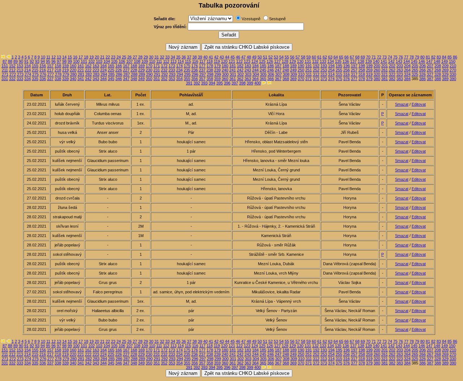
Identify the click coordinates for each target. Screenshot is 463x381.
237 (202, 70)
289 (142, 74)
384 (407, 78)
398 (242, 83)
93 (37, 61)
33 (167, 57)
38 (194, 57)
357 (202, 78)
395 (219, 83)
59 (308, 57)
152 (12, 66)
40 (205, 57)
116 (195, 61)
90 (21, 61)
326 (422, 74)
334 (27, 78)
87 (5, 61)
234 (179, 70)
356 (194, 78)
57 (298, 57)
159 (65, 66)
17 (80, 57)
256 (346, 70)
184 (255, 66)
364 (255, 78)
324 (407, 74)
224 (103, 70)
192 (316, 66)
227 (126, 70)
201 (384, 66)
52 (270, 57)
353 (172, 78)
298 (210, 74)
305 (263, 74)
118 (210, 61)
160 (73, 66)
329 (445, 74)
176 (194, 66)
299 (217, 74)
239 (217, 70)
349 (141, 78)
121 (232, 61)
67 (352, 57)
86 (455, 57)
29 (146, 57)
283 (96, 74)
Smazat (401, 104)
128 (285, 61)
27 (135, 57)
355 (187, 78)
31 (156, 57)
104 (106, 61)
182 (240, 66)
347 (126, 78)
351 (156, 78)
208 (437, 66)
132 (315, 61)
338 (58, 78)
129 (292, 61)
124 (254, 61)
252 (316, 70)
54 (281, 57)
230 (149, 70)
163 (96, 66)
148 (437, 61)
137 (353, 61)
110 (152, 61)
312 (316, 74)
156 (42, 66)
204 (407, 66)
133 (323, 61)
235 (187, 70)
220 (73, 70)
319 (369, 74)
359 (217, 78)
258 (361, 70)
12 (53, 57)
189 (293, 66)
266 (422, 70)
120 (224, 61)
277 (50, 74)
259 (369, 70)
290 (149, 74)
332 (12, 78)
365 (263, 78)
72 (379, 57)
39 (200, 57)
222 (88, 70)
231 (156, 70)
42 (216, 57)
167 (126, 66)
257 (354, 70)
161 (80, 66)
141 (384, 61)
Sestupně (277, 19)
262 (392, 70)
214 (27, 70)
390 (453, 78)
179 (217, 66)
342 (88, 78)
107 (129, 61)
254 (331, 70)
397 (235, 83)
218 (58, 70)
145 (414, 61)
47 (243, 57)
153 (20, 66)
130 (300, 61)
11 (48, 57)
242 (240, 70)
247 (278, 70)
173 (172, 66)
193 (323, 66)
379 (369, 78)
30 (151, 57)
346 (118, 78)
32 (162, 57)
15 (70, 57)
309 (293, 74)
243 (248, 70)
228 (134, 70)
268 (437, 70)
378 (361, 78)
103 (99, 61)
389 (445, 78)
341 (80, 78)
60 (314, 57)
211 (5, 70)
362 (240, 78)
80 (422, 57)
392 (197, 83)
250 (301, 70)
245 (263, 70)
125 (262, 61)
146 (422, 61)
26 (129, 57)
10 (43, 57)
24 (118, 57)
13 (59, 57)
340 (73, 78)
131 (308, 61)
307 (278, 74)
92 (32, 61)
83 (439, 57)
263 (399, 70)
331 (4, 78)
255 (339, 70)
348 (134, 78)
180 (225, 66)
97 (59, 61)
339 (65, 78)
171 (156, 66)
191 (308, 66)
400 (257, 83)
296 (195, 74)
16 (75, 57)
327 (430, 74)
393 (204, 83)
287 (126, 74)
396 (227, 83)
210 (453, 66)
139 (368, 61)
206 (422, 66)
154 (27, 66)
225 (111, 70)
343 (96, 78)
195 (339, 66)
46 (238, 57)
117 (202, 61)
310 (301, 74)
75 (395, 57)
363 (248, 78)
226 (118, 70)
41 (211, 57)
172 (164, 66)
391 (189, 83)
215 (35, 70)
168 (134, 66)
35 (178, 57)
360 (225, 78)
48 (249, 57)
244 (255, 70)
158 (58, 66)
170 (149, 66)
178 (210, 66)
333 (20, 78)
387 (430, 78)
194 (331, 66)
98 (64, 61)
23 (113, 57)
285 (111, 74)
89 (15, 61)
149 (444, 61)
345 (111, 78)
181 (232, 66)
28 (140, 57)
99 (70, 61)
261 (384, 70)
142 (391, 61)
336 (42, 78)
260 (377, 70)
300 (225, 74)
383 (399, 78)
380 (377, 78)
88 (10, 61)
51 (265, 57)
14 (64, 57)
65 (341, 57)
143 (399, 61)
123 (247, 61)
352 (164, 78)
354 (179, 78)
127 (277, 61)
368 (286, 78)
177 (202, 66)
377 (354, 78)
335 (35, 78)
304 (255, 74)
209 (445, 66)
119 (217, 61)
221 (80, 70)
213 (20, 70)
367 (278, 78)
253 (323, 70)
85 (449, 57)
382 (392, 78)
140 (376, 61)
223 (96, 70)
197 (354, 66)
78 (411, 57)
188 (286, 66)
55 (287, 57)
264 (407, 70)
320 (377, 74)
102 (91, 61)
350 (149, 78)
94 (43, 61)
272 (12, 74)
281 (81, 74)
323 (399, 74)
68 (357, 57)
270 (453, 70)
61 (319, 57)
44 (227, 57)
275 (35, 74)
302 (240, 74)
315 (339, 74)
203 (399, 66)
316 (346, 74)
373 (323, 78)
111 (159, 61)
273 (20, 74)
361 (232, 78)
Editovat (419, 104)
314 (331, 74)
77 (406, 57)
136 (346, 61)
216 (42, 70)
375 (339, 78)
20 (97, 57)
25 (124, 57)
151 (4, 66)
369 (293, 78)
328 (437, 74)
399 (250, 83)
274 (28, 74)
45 (232, 57)
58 (303, 57)
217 (50, 70)
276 (43, 74)
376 (346, 78)
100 (76, 61)
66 (346, 57)
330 (453, 74)
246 (270, 70)
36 (184, 57)
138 (361, 61)
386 (422, 78)
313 (323, 74)
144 (406, 61)
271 (5, 74)
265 (415, 70)
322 (392, 74)
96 (53, 61)
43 (222, 57)
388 (437, 78)
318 (361, 74)
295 (187, 74)
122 (239, 61)
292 (164, 74)
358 (210, 78)
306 (271, 74)
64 (336, 57)
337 (50, 78)
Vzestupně (251, 19)
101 (84, 61)
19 (91, 57)
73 (384, 57)
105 (114, 61)
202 (392, 66)
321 (384, 74)
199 (369, 66)
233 (172, 70)
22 (108, 57)
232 (164, 70)
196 (346, 66)
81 (428, 57)
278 (58, 74)
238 (210, 70)
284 (104, 74)
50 (260, 57)
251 (308, 70)
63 (330, 57)
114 (181, 61)
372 (316, 78)
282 (88, 74)
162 (88, 66)
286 (119, 74)
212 (12, 70)
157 (50, 66)
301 (233, 74)
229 (141, 70)
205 (415, 66)
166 (118, 66)
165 (111, 66)
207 (430, 66)
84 (444, 57)
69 (363, 57)
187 (278, 66)
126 (270, 61)
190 (301, 66)
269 (445, 70)
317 (354, 74)
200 (377, 66)
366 (270, 78)
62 (325, 57)
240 (225, 70)
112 (166, 61)
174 (179, 66)
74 (390, 57)
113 (173, 61)
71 (373, 57)
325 (415, 74)
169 (141, 66)
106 (122, 61)
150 (452, 61)
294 (180, 74)
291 (157, 74)
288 (134, 74)
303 (248, 74)
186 (270, 66)
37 (189, 57)
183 (248, 66)
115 (188, 61)
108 (137, 61)
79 (417, 57)
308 (286, 74)
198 (361, 66)
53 (276, 57)
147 (429, 61)
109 (144, 61)
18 (86, 57)
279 (66, 74)
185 (263, 66)
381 (384, 78)
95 (48, 61)
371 (308, 78)
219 (65, 70)
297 (202, 74)
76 (401, 57)
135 (338, 61)
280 (73, 74)
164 (103, 66)
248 (286, 70)
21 (102, 57)
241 (232, 70)
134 (330, 61)
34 (173, 57)
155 (35, 66)
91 (26, 61)
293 (172, 74)
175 (187, 66)
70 (368, 57)
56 (292, 57)
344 (103, 78)
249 (293, 70)
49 (254, 57)
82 (433, 57)
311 (309, 74)
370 (301, 78)
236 (194, 70)
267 (430, 70)
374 (331, 78)
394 (212, 83)
